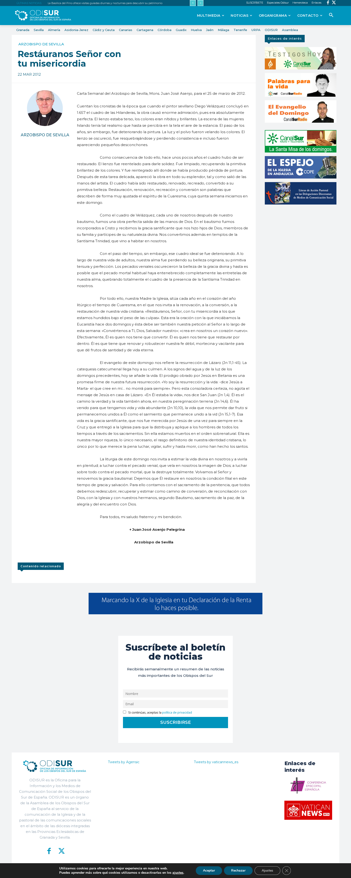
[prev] (193, 3)
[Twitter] (334, 3)
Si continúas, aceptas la (160, 712)
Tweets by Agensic (123, 762)
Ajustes (267, 870)
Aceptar (209, 870)
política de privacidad (177, 712)
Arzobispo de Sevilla (41, 44)
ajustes (177, 873)
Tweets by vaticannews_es (216, 762)
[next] (200, 3)
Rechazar (238, 870)
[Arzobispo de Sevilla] (45, 108)
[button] (331, 15)
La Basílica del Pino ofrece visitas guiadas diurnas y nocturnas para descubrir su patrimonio (105, 3)
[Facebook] (328, 3)
